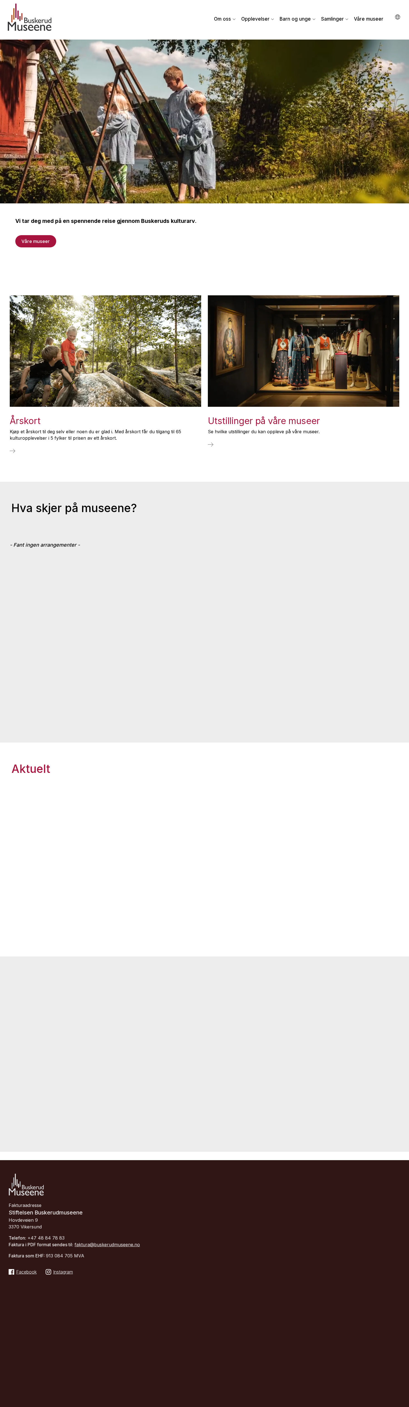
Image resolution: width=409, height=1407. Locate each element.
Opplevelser (255, 19)
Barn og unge (295, 19)
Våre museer (368, 19)
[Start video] (400, 250)
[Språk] (398, 17)
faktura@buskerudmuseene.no (107, 1244)
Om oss (222, 19)
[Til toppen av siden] (395, 1401)
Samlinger (332, 19)
